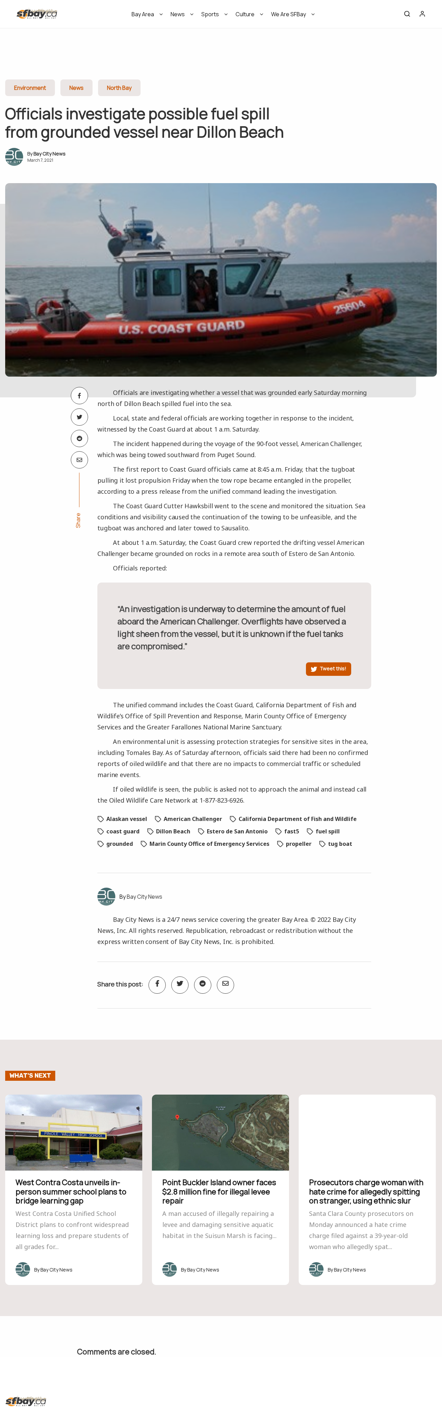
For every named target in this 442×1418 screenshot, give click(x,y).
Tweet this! (333, 668)
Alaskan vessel (126, 819)
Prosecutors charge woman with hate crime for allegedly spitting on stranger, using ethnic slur (366, 1191)
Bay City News (49, 153)
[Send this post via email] (79, 460)
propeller (298, 844)
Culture (245, 14)
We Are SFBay (288, 14)
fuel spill (328, 831)
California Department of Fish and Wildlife (298, 819)
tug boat (340, 844)
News (178, 14)
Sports (210, 14)
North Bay (119, 88)
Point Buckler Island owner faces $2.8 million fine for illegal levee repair (219, 1191)
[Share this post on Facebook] (79, 395)
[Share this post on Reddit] (79, 438)
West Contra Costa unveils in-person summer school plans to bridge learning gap (71, 1191)
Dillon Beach (173, 831)
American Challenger (193, 819)
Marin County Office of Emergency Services (209, 844)
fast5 (291, 831)
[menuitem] (145, 16)
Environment (30, 88)
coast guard (123, 831)
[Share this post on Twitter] (79, 417)
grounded (119, 844)
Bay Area (143, 14)
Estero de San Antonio (237, 831)
